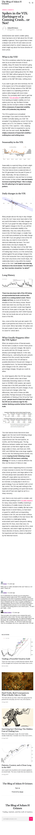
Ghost (21, 792)
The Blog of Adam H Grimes (12, 3)
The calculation (14, 98)
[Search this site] (29, 2)
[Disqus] (17, 558)
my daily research (27, 500)
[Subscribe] (31, 819)
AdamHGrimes (12, 28)
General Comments (8, 9)
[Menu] (32, 2)
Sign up (17, 788)
